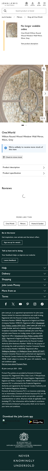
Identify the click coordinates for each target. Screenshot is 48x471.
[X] (13, 305)
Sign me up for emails (12, 242)
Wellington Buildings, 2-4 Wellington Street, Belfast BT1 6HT (23, 351)
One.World (10, 223)
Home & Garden (37, 223)
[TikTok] (42, 305)
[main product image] (13, 35)
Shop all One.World (35, 17)
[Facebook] (5, 305)
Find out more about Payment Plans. (14, 364)
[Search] (5, 11)
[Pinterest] (27, 305)
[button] (44, 4)
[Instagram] (34, 305)
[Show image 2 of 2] (45, 93)
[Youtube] (20, 305)
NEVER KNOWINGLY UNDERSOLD (24, 460)
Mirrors (19, 17)
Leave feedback (10, 260)
